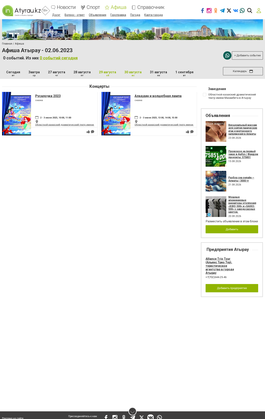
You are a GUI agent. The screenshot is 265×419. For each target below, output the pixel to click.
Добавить (232, 229)
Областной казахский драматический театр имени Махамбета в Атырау (76, 124)
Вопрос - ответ (75, 15)
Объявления (97, 15)
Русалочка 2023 (48, 96)
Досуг (56, 15)
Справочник (150, 7)
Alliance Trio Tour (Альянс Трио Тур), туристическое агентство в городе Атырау (220, 265)
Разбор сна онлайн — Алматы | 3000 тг (241, 179)
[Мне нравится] (88, 131)
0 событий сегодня (59, 57)
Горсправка (118, 15)
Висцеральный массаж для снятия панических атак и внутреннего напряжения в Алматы (242, 129)
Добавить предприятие (232, 288)
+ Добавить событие (247, 55)
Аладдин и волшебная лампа (158, 96)
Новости (66, 7)
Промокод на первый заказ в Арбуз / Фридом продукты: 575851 (243, 154)
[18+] (21, 10)
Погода (135, 15)
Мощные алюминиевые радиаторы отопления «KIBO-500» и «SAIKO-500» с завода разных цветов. (242, 204)
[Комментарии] (92, 131)
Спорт (93, 7)
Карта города (153, 15)
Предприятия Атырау (228, 249)
